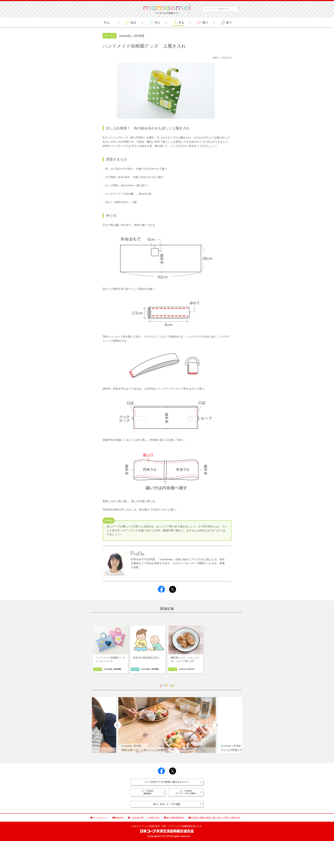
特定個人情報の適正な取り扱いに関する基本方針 (215, 817)
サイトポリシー (100, 817)
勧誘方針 (119, 817)
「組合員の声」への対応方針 (145, 817)
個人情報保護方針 (175, 817)
